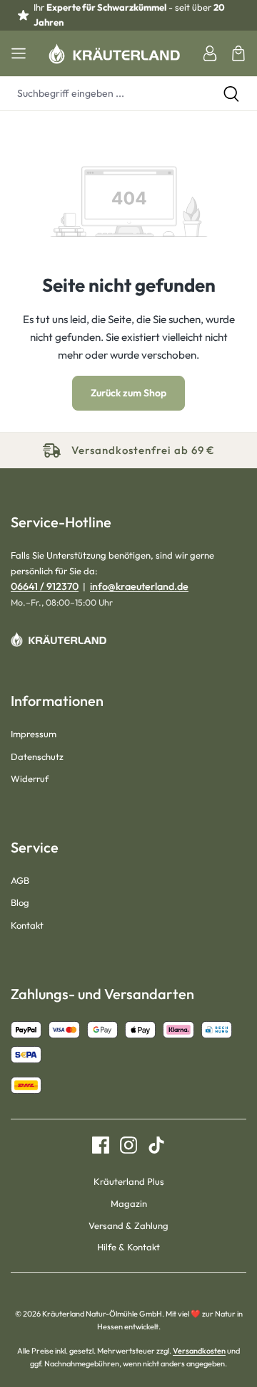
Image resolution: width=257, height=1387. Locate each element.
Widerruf (30, 778)
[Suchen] (231, 93)
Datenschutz (37, 756)
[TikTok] (151, 1145)
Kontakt (27, 925)
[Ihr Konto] (210, 53)
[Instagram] (123, 1145)
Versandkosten (199, 1351)
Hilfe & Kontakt (128, 1246)
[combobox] (103, 93)
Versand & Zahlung (128, 1225)
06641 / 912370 (45, 586)
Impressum (33, 733)
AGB (20, 880)
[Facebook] (100, 1145)
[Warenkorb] (238, 53)
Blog (20, 902)
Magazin (129, 1203)
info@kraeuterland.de (139, 586)
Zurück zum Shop (128, 392)
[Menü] (18, 53)
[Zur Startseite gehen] (114, 53)
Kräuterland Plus (129, 1181)
